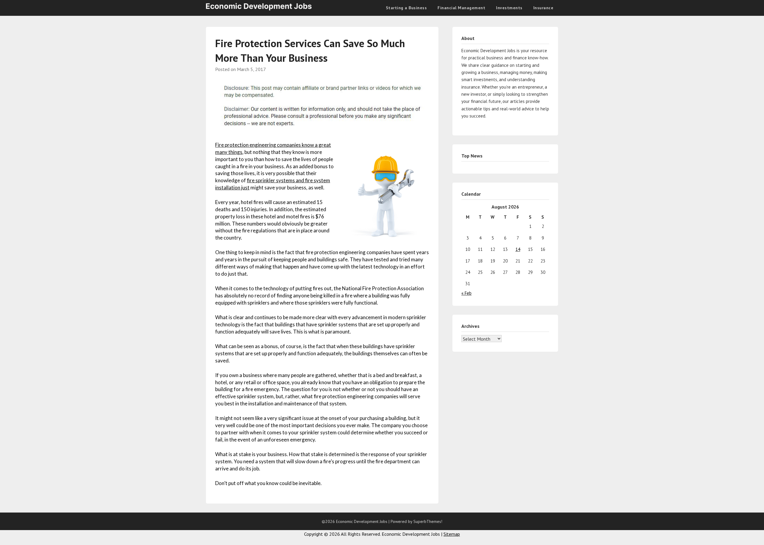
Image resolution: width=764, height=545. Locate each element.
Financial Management (461, 7)
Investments (509, 7)
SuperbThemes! (427, 521)
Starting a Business (406, 7)
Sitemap (451, 534)
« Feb (466, 293)
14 (517, 249)
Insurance (543, 7)
